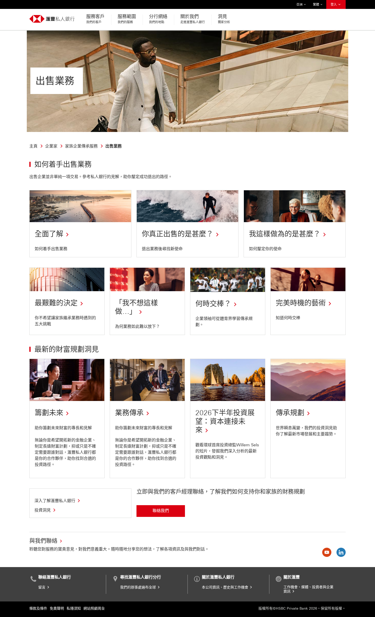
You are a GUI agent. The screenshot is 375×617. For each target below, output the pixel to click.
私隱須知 (74, 608)
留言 (42, 587)
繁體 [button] (316, 6)
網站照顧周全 (94, 608)
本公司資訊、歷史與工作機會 (225, 587)
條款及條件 (38, 608)
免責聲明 (57, 608)
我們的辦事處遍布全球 (138, 587)
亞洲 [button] (299, 6)
